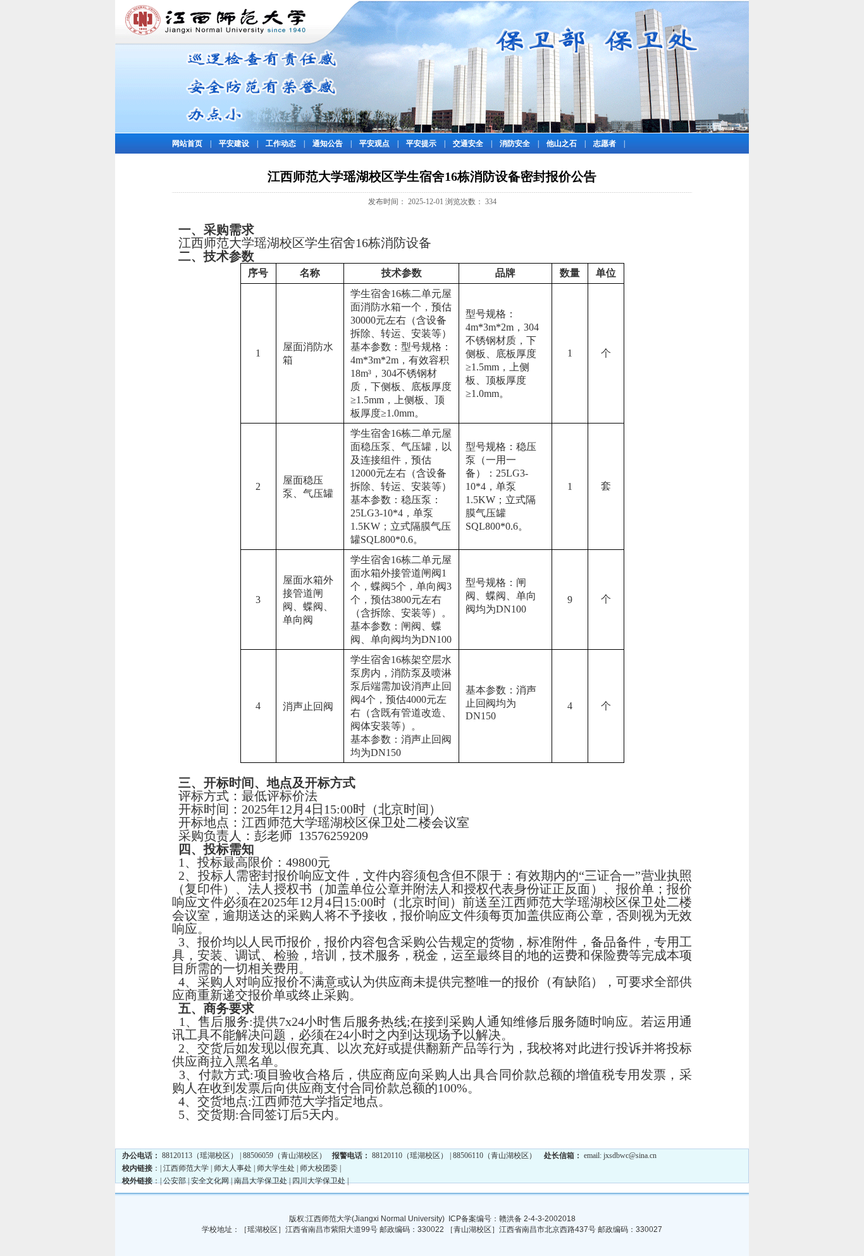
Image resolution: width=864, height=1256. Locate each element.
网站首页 (187, 143)
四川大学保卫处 (318, 1180)
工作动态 (281, 143)
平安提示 (421, 143)
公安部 (174, 1180)
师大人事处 (233, 1168)
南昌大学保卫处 (260, 1180)
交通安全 (468, 143)
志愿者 (604, 143)
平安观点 (374, 143)
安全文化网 (210, 1180)
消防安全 (515, 143)
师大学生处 (276, 1168)
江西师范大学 (186, 1168)
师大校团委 (319, 1168)
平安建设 (234, 143)
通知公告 (327, 143)
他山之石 (561, 143)
